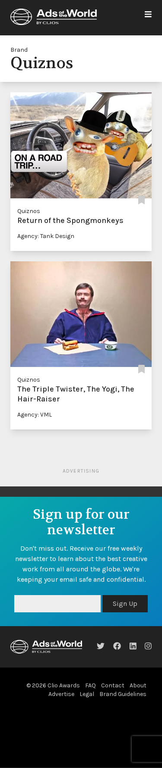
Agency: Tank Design (45, 236)
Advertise (61, 694)
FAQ (90, 685)
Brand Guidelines (122, 694)
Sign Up (125, 603)
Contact (112, 685)
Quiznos (28, 211)
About (138, 685)
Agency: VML (34, 414)
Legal (86, 694)
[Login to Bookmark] (141, 201)
